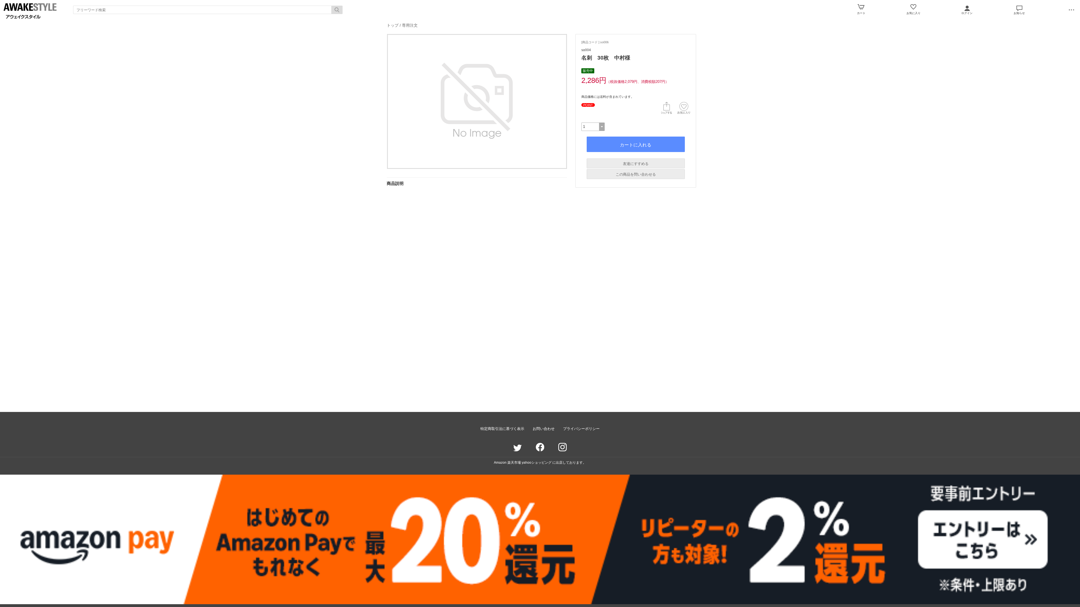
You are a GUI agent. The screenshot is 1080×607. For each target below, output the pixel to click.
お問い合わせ (544, 429)
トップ (393, 25)
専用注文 (410, 25)
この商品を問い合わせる (636, 174)
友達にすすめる (636, 164)
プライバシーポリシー (581, 429)
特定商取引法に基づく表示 (502, 429)
